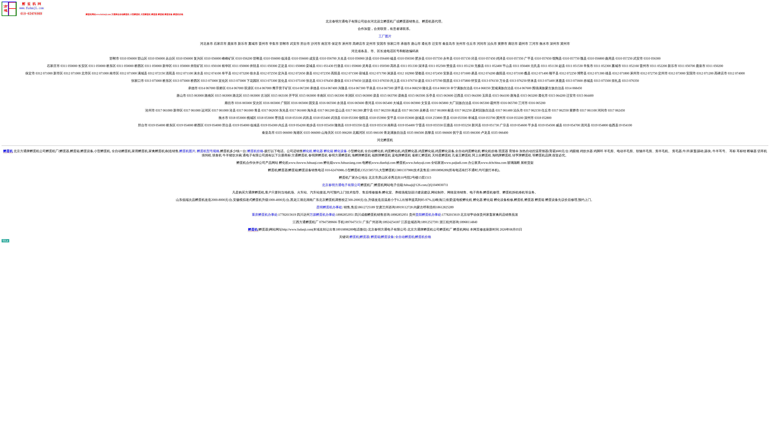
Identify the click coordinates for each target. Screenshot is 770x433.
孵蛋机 (354, 237)
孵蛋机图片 (187, 151)
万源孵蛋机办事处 (322, 214)
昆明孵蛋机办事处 (329, 207)
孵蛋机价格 (255, 151)
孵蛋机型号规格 (208, 151)
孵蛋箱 (375, 237)
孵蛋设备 (387, 237)
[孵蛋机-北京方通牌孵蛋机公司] (24, 15)
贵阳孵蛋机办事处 (428, 214)
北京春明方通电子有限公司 (341, 185)
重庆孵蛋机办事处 (265, 214)
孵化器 (318, 151)
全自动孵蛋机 (404, 237)
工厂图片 (385, 36)
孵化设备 (340, 151)
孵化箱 (328, 151)
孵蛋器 (364, 237)
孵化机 (307, 151)
